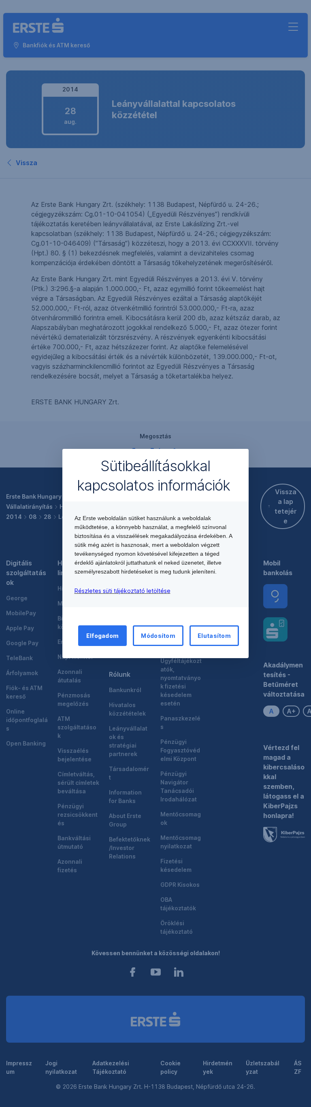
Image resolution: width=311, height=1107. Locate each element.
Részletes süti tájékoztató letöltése (122, 590)
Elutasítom (214, 635)
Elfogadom (102, 635)
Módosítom (158, 635)
